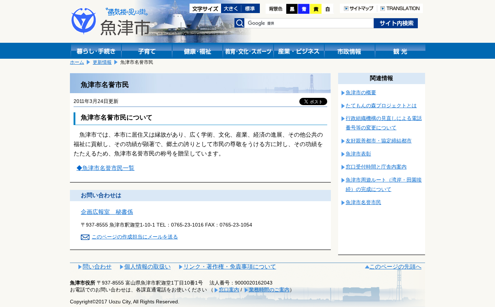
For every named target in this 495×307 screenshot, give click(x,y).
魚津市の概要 (361, 92)
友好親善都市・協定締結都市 (379, 141)
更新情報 (102, 62)
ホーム (77, 62)
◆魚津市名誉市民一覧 (105, 168)
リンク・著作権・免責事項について (229, 267)
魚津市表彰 (358, 154)
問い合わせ (97, 267)
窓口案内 (229, 290)
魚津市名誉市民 (363, 202)
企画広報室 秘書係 (107, 212)
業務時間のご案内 (269, 290)
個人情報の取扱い (147, 267)
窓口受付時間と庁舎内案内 (376, 167)
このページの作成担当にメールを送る (135, 237)
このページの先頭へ (395, 267)
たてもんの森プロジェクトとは (381, 105)
